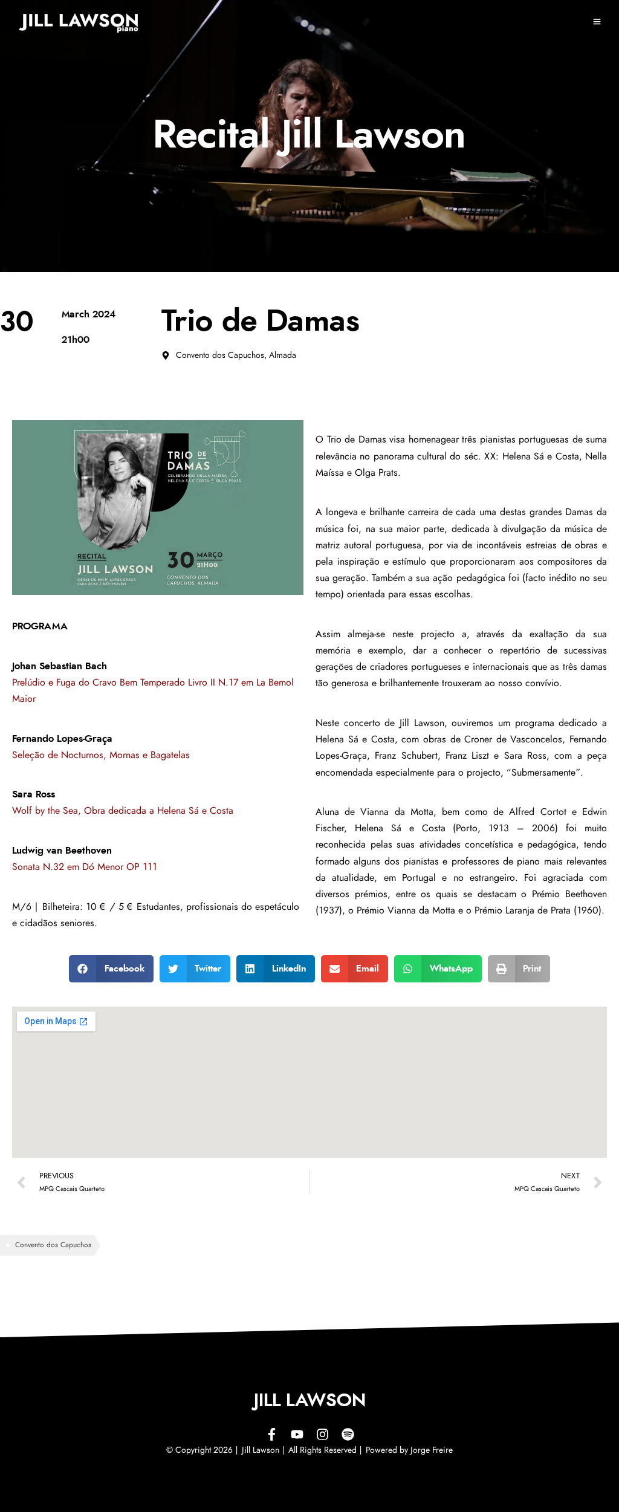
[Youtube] (297, 1434)
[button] (111, 968)
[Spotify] (347, 1434)
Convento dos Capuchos (53, 1244)
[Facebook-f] (271, 1434)
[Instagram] (322, 1434)
